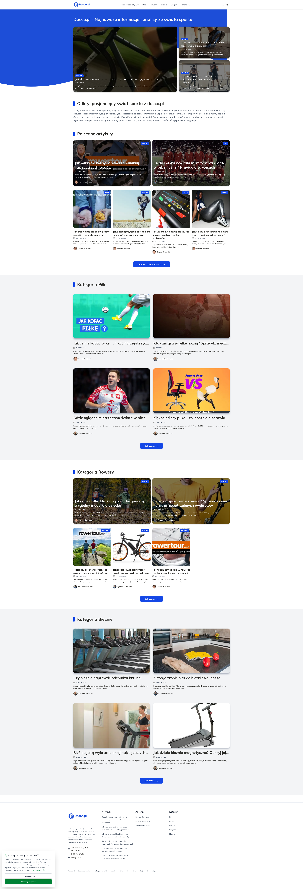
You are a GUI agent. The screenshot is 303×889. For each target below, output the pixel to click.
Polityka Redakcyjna (138, 871)
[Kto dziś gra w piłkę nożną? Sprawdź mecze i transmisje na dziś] (191, 316)
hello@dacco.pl (77, 858)
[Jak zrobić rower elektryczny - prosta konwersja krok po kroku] (132, 547)
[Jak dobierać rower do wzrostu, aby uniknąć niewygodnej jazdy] (125, 59)
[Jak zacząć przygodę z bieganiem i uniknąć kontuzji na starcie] (132, 209)
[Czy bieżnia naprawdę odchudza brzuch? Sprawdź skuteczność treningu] (111, 651)
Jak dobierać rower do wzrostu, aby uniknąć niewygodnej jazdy (116, 79)
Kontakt (112, 871)
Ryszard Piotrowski (165, 182)
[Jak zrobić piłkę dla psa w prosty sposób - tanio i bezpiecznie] (92, 209)
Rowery (153, 5)
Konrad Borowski (85, 182)
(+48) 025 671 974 (78, 854)
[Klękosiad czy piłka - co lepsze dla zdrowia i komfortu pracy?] (191, 390)
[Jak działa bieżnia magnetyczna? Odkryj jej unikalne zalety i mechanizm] (191, 725)
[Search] (223, 5)
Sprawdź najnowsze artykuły (151, 264)
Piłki (144, 5)
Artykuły (106, 811)
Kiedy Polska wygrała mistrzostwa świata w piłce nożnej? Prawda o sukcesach (115, 820)
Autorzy (140, 811)
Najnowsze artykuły (130, 5)
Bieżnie (163, 5)
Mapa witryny (151, 871)
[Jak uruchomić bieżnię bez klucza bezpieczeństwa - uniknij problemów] (171, 209)
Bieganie (174, 5)
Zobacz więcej (151, 446)
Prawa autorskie (84, 871)
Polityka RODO (123, 871)
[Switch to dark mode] (227, 5)
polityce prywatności (37, 870)
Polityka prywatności (100, 871)
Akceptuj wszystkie (28, 882)
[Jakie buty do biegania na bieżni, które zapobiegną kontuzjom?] (211, 209)
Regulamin (72, 871)
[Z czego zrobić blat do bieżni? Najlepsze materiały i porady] (191, 651)
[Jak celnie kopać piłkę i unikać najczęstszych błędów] (111, 316)
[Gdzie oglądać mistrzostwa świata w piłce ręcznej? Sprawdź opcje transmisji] (111, 390)
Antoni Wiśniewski (165, 359)
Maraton (186, 5)
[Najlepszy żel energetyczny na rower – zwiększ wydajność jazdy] (92, 547)
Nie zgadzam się (28, 876)
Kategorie (174, 811)
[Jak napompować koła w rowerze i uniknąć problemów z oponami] (171, 547)
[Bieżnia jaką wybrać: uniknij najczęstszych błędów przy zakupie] (111, 725)
